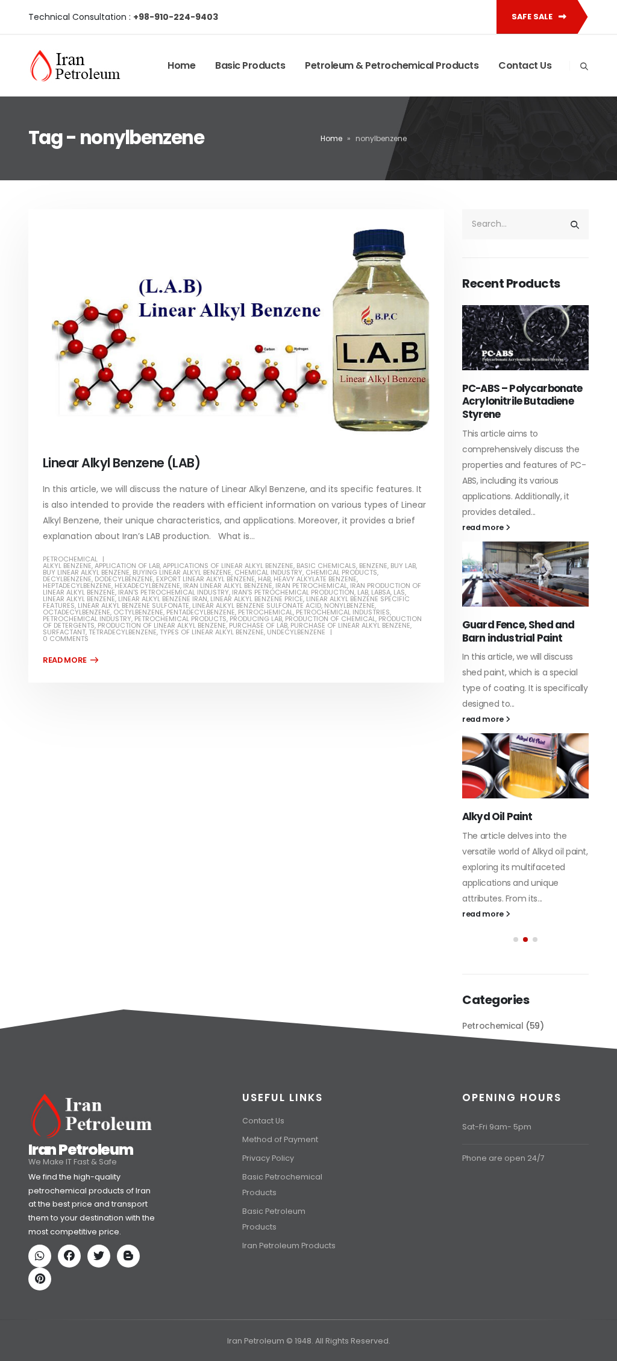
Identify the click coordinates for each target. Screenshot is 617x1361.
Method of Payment (280, 1195)
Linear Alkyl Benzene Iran (162, 599)
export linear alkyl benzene (205, 579)
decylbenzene (67, 579)
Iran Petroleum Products (289, 1301)
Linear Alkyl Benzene (79, 599)
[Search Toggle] (583, 66)
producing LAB (256, 619)
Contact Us (524, 65)
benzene (373, 565)
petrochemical (265, 612)
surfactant (64, 632)
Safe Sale (533, 16)
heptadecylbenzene (77, 585)
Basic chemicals (326, 565)
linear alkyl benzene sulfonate (133, 605)
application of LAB (127, 565)
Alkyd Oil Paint (497, 816)
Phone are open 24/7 (503, 1213)
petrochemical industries (343, 612)
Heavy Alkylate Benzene (315, 579)
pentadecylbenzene (200, 612)
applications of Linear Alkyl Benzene (228, 565)
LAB (362, 592)
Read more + (70, 660)
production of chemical (330, 619)
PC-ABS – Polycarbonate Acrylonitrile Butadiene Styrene (522, 401)
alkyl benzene (67, 565)
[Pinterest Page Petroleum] (42, 1335)
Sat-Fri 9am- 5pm (496, 1182)
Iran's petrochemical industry (173, 592)
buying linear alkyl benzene (182, 572)
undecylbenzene (296, 632)
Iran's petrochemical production (293, 592)
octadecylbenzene (76, 612)
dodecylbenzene (124, 579)
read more (484, 527)
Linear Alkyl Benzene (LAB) (121, 463)
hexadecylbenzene (147, 585)
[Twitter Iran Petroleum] (101, 1312)
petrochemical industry (87, 619)
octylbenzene (138, 612)
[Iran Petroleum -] (75, 66)
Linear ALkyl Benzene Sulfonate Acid (256, 605)
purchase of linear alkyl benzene (350, 625)
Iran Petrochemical (311, 585)
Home (181, 65)
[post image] (236, 330)
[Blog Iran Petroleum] (131, 1312)
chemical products (341, 572)
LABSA (380, 592)
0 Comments (66, 638)
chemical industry (268, 572)
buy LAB (403, 565)
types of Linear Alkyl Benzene (212, 632)
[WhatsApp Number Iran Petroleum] (42, 1312)
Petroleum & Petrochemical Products (391, 65)
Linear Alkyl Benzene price (256, 599)
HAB (264, 579)
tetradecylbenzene (123, 632)
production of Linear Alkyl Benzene (162, 625)
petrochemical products (180, 619)
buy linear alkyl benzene (86, 572)
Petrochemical (70, 559)
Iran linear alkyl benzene (227, 585)
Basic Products (250, 65)
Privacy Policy (268, 1213)
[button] (516, 939)
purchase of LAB (258, 625)
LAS (399, 592)
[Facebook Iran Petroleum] (72, 1312)
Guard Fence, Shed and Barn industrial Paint (518, 631)
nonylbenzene (349, 605)
